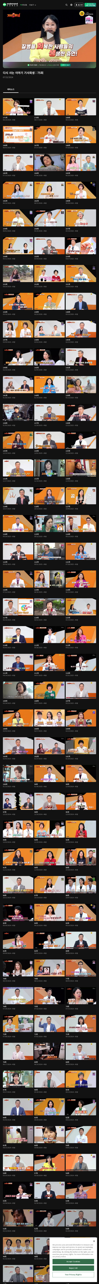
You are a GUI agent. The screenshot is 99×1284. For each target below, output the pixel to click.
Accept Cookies (73, 1261)
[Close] (94, 1241)
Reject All (73, 1268)
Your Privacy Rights (73, 1274)
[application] (49, 36)
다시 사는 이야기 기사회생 (19, 73)
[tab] (10, 89)
